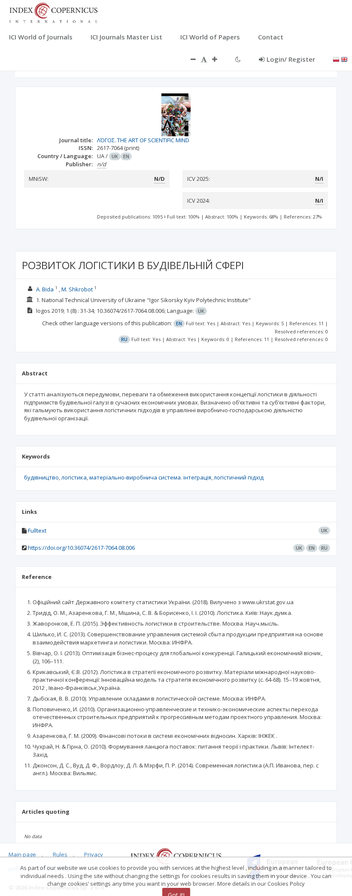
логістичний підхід (239, 477)
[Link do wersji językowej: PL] (336, 59)
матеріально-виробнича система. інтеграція (150, 477)
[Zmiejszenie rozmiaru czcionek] (189, 59)
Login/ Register (291, 59)
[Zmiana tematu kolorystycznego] (238, 59)
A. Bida (45, 289)
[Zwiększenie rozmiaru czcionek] (219, 59)
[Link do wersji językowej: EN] (344, 59)
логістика (74, 477)
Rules (60, 854)
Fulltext (37, 530)
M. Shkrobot (77, 289)
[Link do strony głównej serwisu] (53, 12)
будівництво (41, 477)
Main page (22, 854)
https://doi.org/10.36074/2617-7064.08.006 (81, 547)
